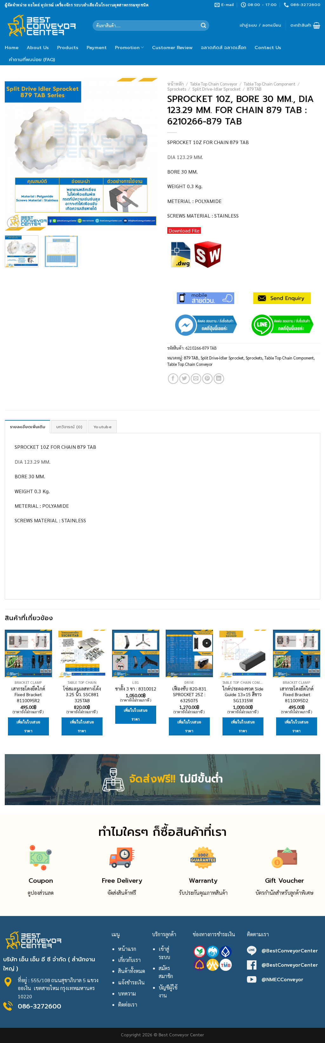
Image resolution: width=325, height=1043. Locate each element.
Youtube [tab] (102, 427)
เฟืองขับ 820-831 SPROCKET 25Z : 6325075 (189, 694)
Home (11, 47)
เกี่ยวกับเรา (129, 960)
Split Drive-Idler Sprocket (216, 89)
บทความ (127, 993)
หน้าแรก (127, 948)
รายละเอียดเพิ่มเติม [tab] (27, 427)
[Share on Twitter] (184, 378)
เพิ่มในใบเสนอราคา (29, 726)
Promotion (127, 47)
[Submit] (203, 25)
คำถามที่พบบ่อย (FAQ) (32, 59)
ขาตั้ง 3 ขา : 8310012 (135, 688)
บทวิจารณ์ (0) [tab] (69, 427)
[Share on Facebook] (173, 378)
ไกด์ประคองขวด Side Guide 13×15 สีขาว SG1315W (242, 694)
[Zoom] (13, 223)
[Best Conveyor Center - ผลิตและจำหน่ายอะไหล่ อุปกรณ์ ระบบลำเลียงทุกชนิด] (44, 25)
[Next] (146, 154)
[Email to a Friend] (196, 378)
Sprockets (176, 89)
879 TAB (254, 89)
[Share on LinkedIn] (219, 378)
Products (67, 47)
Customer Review (172, 47)
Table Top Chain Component (269, 83)
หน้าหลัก (175, 83)
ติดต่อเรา (127, 1004)
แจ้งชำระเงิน (131, 982)
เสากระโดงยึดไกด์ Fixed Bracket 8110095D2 (297, 694)
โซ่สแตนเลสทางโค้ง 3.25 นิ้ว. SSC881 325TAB (82, 694)
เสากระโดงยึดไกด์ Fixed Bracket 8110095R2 (28, 694)
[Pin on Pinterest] (207, 378)
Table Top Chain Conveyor (213, 83)
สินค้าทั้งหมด (131, 971)
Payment (97, 47)
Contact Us (268, 47)
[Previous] (16, 154)
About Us (38, 47)
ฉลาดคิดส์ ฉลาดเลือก (223, 47)
